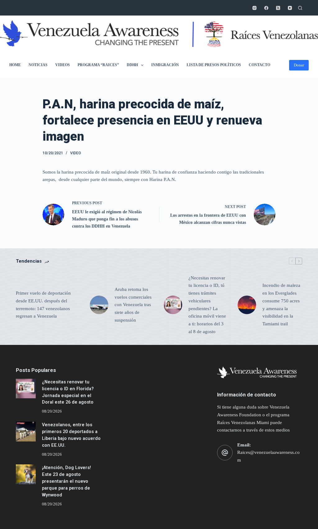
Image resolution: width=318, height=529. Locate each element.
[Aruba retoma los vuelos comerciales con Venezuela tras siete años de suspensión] (99, 305)
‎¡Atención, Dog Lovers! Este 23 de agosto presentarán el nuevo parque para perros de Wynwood (66, 481)
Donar (299, 65)
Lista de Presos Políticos (214, 65)
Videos (62, 65)
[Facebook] (266, 8)
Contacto (259, 65)
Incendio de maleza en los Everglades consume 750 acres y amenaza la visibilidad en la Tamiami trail (281, 304)
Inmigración (165, 65)
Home (15, 65)
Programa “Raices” (98, 65)
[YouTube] (290, 8)
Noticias (38, 65)
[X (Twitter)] (278, 8)
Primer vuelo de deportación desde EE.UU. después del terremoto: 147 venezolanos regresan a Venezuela (43, 305)
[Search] (300, 8)
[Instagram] (254, 8)
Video (75, 153)
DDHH (132, 65)
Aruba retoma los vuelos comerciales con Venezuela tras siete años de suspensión (133, 305)
